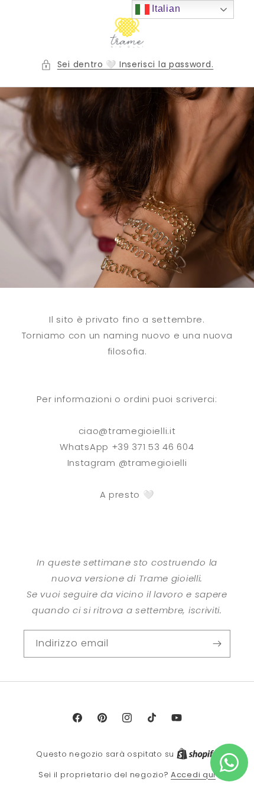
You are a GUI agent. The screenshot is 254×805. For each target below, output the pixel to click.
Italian (165, 9)
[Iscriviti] (217, 644)
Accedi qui (193, 774)
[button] (127, 64)
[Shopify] (197, 754)
